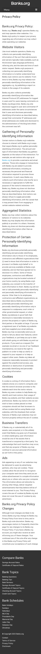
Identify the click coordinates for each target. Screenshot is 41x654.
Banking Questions (9, 577)
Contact (5, 638)
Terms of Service (8, 641)
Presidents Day (8, 616)
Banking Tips (7, 580)
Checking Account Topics (11, 591)
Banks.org (6, 160)
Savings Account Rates (11, 562)
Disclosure (6, 646)
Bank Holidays (7, 605)
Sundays (5, 608)
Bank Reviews (7, 582)
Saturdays (6, 611)
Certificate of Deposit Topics (13, 588)
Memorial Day (7, 619)
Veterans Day (7, 625)
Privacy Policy (7, 643)
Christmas (6, 628)
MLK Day (5, 614)
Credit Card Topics (9, 594)
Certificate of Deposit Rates (13, 565)
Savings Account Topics (11, 585)
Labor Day (6, 622)
